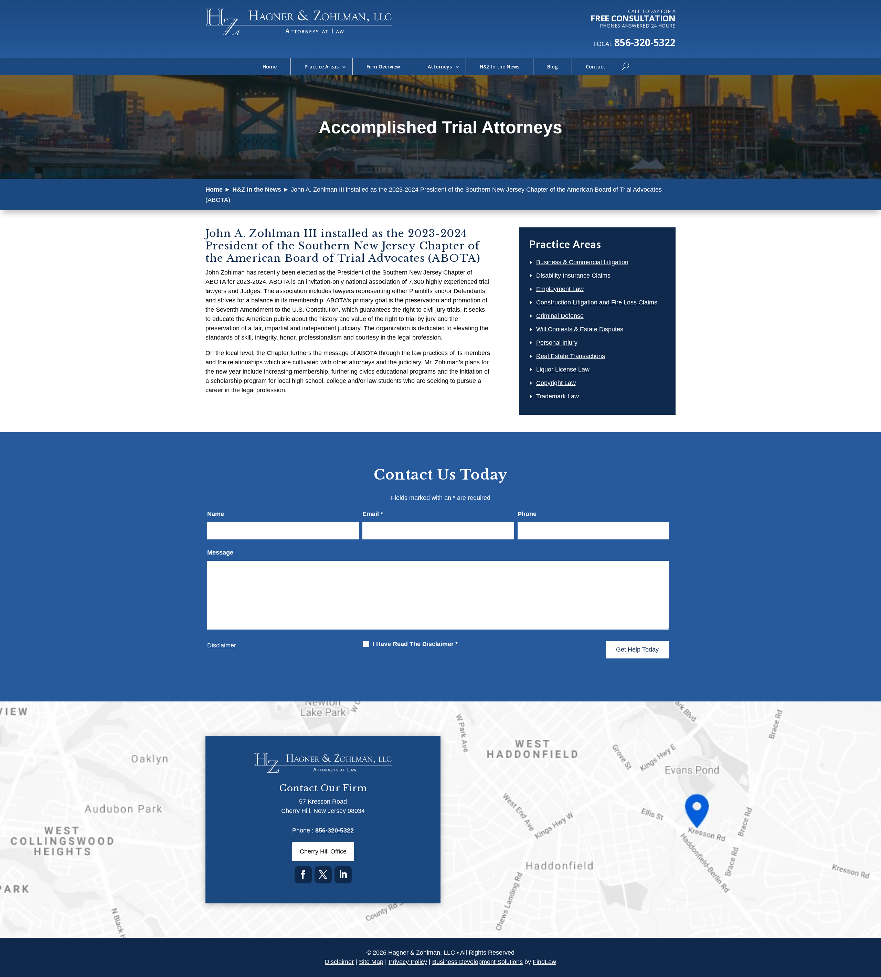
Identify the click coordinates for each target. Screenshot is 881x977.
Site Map (371, 961)
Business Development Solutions (477, 961)
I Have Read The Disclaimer (415, 644)
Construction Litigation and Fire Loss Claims (596, 302)
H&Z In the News (499, 66)
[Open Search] (625, 66)
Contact (595, 66)
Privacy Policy (408, 961)
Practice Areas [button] (322, 66)
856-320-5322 (645, 42)
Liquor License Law (563, 369)
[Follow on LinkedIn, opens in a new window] (343, 874)
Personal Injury (556, 342)
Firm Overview (383, 66)
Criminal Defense (560, 315)
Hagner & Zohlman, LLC (421, 952)
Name (215, 514)
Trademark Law (557, 396)
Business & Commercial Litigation (582, 262)
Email (372, 514)
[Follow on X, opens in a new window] (323, 874)
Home (270, 66)
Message (220, 552)
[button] (874, 927)
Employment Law (560, 289)
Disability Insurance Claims (573, 275)
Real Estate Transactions (570, 356)
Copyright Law (556, 382)
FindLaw (544, 961)
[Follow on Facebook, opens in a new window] (303, 874)
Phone (527, 514)
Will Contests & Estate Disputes (579, 329)
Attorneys (440, 66)
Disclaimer (221, 645)
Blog (552, 66)
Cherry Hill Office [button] (323, 851)
